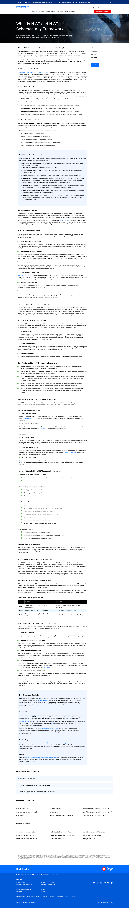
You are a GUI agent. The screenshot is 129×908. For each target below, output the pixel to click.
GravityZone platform (43, 700)
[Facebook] (94, 883)
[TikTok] (112, 883)
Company (44, 896)
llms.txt (68, 896)
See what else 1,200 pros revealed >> (82, 2)
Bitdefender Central (20, 882)
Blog (98, 7)
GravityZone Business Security (25, 835)
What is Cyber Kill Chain (23, 809)
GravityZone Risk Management (30, 715)
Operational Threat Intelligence (92, 835)
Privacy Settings (60, 896)
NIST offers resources (23, 275)
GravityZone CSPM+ (24, 721)
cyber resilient (47, 667)
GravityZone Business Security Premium (61, 832)
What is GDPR (54, 812)
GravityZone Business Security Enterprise (62, 835)
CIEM (52, 723)
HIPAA (40, 428)
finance (37, 427)
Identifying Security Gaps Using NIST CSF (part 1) (97, 809)
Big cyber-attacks (23, 461)
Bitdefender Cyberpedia (21, 887)
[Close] (111, 2)
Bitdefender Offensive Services (50, 728)
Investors (43, 887)
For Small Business (32, 874)
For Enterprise (45, 874)
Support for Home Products (47, 882)
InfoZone (29, 17)
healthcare (32, 427)
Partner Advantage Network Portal (24, 889)
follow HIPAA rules (64, 220)
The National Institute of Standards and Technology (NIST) (33, 72)
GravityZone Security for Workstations (94, 832)
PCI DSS (45, 428)
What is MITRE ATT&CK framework (26, 812)
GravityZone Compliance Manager (26, 839)
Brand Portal (19, 891)
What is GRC (20, 815)
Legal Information (20, 896)
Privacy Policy (30, 896)
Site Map (38, 896)
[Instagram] (108, 883)
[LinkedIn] (101, 883)
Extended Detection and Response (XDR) (61, 743)
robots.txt (74, 896)
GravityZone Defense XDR (57, 839)
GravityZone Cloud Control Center (24, 884)
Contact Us (51, 896)
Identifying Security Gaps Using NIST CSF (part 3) (97, 815)
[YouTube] (105, 883)
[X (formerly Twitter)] (97, 883)
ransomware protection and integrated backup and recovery (42, 757)
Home (17, 17)
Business (23, 17)
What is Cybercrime (55, 809)
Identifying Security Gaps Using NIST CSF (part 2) (97, 812)
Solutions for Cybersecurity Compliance (61, 815)
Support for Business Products (48, 884)
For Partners (56, 874)
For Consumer (20, 874)
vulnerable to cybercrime (69, 452)
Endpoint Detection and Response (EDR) (37, 743)
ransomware (28, 418)
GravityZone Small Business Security (27, 832)
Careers (43, 889)
